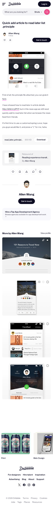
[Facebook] (24, 484)
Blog (24, 479)
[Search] (47, 12)
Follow (10, 36)
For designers (14, 474)
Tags (19, 502)
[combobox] (17, 12)
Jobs (13, 502)
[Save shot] (10, 40)
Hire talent (28, 474)
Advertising (14, 479)
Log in (44, 4)
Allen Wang (13, 33)
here (4, 99)
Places (27, 502)
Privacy (34, 498)
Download (41, 139)
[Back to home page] (14, 4)
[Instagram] (29, 484)
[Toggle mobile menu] (4, 4)
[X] (19, 484)
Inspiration (40, 474)
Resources (37, 502)
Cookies (43, 498)
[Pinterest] (34, 484)
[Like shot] (4, 40)
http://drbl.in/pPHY (10, 109)
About (31, 479)
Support (40, 479)
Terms (26, 498)
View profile (46, 233)
